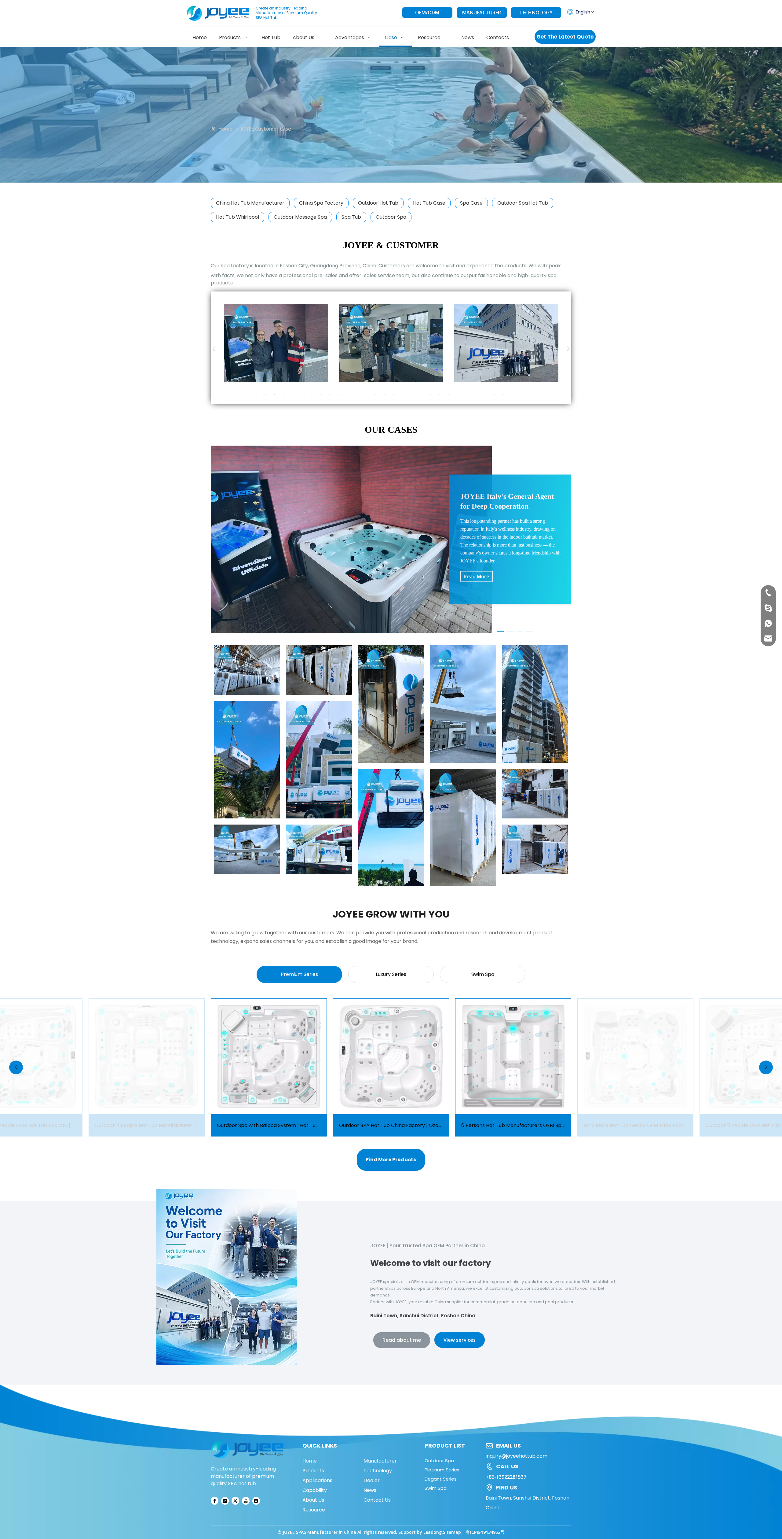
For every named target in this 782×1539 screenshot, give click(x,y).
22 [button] (451, 395)
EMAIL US (508, 1445)
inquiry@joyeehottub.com (516, 1455)
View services (460, 1340)
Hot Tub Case (429, 202)
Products (313, 1470)
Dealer (372, 1480)
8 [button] (322, 395)
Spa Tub (351, 217)
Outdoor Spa (391, 217)
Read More (476, 576)
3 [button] (276, 395)
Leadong (432, 1532)
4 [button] (286, 395)
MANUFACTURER (481, 12)
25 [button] (478, 395)
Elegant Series (441, 1479)
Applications (317, 1480)
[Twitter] (235, 1500)
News (370, 1490)
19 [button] (423, 395)
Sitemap (452, 1532)
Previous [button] (214, 349)
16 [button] (396, 395)
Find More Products (391, 1159)
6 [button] (304, 395)
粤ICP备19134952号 (485, 1532)
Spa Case (471, 202)
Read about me (401, 1340)
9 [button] (331, 395)
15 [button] (386, 395)
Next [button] (568, 349)
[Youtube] (246, 1500)
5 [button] (295, 395)
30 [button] (524, 395)
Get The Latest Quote (565, 36)
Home (309, 1460)
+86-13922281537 (506, 1477)
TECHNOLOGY (536, 12)
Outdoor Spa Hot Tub (522, 202)
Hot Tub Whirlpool (237, 217)
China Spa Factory (321, 202)
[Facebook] (214, 1500)
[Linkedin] (225, 1500)
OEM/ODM (427, 12)
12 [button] (359, 395)
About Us (313, 1500)
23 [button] (460, 395)
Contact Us (377, 1500)
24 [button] (469, 395)
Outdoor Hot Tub (378, 202)
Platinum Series (442, 1470)
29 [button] (515, 395)
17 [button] (405, 395)
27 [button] (496, 395)
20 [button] (432, 395)
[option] (318, 343)
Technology (378, 1470)
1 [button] (258, 395)
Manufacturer (380, 1460)
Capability (314, 1490)
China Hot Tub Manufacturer (250, 202)
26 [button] (487, 395)
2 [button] (267, 395)
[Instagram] (256, 1500)
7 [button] (313, 395)
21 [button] (441, 395)
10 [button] (341, 395)
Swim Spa (436, 1488)
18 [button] (414, 395)
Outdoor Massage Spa (300, 217)
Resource (313, 1509)
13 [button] (368, 395)
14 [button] (377, 395)
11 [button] (350, 395)
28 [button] (505, 395)
